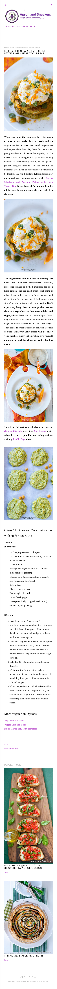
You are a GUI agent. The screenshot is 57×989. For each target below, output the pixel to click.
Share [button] (6, 745)
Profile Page (19, 439)
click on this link (13, 431)
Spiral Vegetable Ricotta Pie (23, 956)
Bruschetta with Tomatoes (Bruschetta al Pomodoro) (23, 867)
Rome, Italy (14, 748)
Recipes (16, 26)
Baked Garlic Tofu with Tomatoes (21, 728)
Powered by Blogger (30, 977)
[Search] (51, 4)
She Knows (40, 431)
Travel (24, 26)
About (7, 26)
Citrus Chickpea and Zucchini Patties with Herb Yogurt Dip (28, 182)
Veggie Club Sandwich (15, 724)
